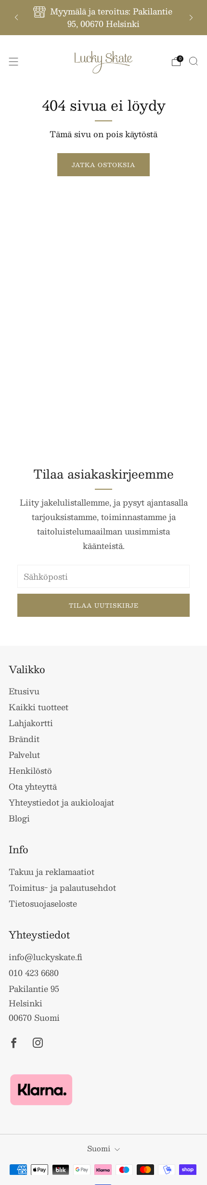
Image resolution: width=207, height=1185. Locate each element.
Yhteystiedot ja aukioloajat (61, 802)
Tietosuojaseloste (43, 903)
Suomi (98, 1148)
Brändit (24, 738)
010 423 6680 (34, 972)
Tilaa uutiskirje (104, 605)
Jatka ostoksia (103, 164)
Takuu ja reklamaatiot (51, 871)
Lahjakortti (31, 722)
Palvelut (24, 754)
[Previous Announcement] (16, 18)
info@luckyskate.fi (45, 957)
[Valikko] (13, 61)
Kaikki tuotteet (38, 707)
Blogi (19, 818)
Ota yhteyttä (33, 786)
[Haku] (193, 61)
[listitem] (103, 17)
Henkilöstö (30, 770)
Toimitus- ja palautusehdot (62, 887)
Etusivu (24, 691)
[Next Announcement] (191, 18)
